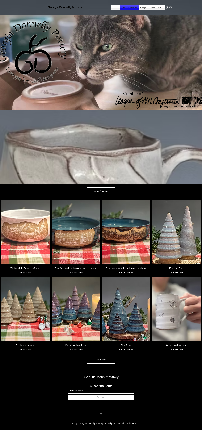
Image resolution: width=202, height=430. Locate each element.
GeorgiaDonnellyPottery (65, 7)
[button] (170, 6)
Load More (101, 360)
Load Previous (101, 191)
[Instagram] (167, 7)
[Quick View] (25, 232)
